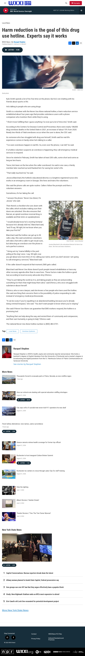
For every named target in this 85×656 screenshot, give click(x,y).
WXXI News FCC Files (55, 634)
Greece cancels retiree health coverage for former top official (39, 442)
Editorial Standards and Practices (56, 639)
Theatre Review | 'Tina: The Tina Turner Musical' (34, 513)
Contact (33, 634)
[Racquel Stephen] (6, 352)
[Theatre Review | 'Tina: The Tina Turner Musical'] (9, 516)
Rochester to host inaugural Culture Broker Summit (35, 455)
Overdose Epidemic (28, 331)
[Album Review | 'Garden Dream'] (9, 503)
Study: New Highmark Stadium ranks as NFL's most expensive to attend (32, 594)
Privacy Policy (35, 638)
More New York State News (15, 610)
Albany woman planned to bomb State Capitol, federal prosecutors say (32, 580)
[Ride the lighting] (9, 490)
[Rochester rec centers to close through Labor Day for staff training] (9, 474)
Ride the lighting (22, 487)
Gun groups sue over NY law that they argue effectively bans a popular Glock (35, 587)
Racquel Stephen (19, 42)
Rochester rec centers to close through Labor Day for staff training (41, 471)
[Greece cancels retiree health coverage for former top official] (9, 445)
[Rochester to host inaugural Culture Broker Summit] (9, 458)
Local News (6, 23)
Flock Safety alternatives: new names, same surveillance (22, 424)
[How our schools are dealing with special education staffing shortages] (9, 395)
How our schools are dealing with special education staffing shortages (42, 392)
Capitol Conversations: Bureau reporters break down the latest (29, 573)
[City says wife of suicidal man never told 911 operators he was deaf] (9, 411)
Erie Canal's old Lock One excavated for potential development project (32, 601)
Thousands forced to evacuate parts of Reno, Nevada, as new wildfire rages (44, 376)
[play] (5, 10)
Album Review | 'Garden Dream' (28, 500)
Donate (76, 3)
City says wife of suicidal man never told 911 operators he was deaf (41, 408)
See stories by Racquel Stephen (27, 364)
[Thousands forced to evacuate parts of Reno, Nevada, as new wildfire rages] (9, 379)
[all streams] (82, 10)
